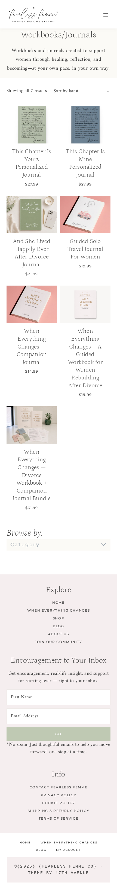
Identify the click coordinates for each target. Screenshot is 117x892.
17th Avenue (72, 873)
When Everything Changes (58, 610)
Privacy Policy (58, 795)
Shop (58, 618)
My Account (68, 850)
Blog (58, 626)
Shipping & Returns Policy (59, 811)
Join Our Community (58, 642)
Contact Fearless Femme (59, 787)
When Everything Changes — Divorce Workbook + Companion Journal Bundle (32, 475)
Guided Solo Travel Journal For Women (85, 249)
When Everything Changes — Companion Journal (32, 346)
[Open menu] (105, 15)
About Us (58, 634)
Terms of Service (59, 818)
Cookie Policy (58, 803)
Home (58, 602)
